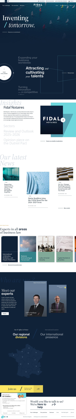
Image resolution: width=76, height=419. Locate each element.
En (5, 1)
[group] (21, 249)
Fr (3, 1)
